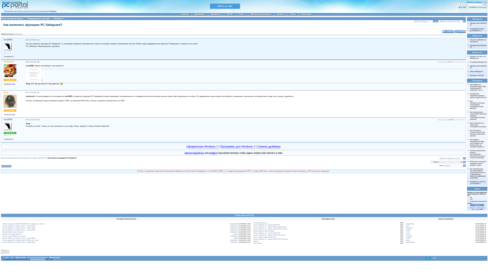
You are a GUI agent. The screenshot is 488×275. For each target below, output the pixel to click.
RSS (485, 2)
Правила (53, 11)
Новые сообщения (24, 11)
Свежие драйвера (268, 146)
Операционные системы (38, 18)
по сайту (463, 7)
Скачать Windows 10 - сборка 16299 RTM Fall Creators (270, 239)
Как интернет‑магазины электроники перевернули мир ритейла (477, 104)
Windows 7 (59, 18)
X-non (407, 232)
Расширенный (482, 7)
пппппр (408, 234)
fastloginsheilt (234, 224)
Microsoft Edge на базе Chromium (13, 232)
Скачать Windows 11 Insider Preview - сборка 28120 (18, 226)
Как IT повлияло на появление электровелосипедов (478, 125)
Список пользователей (40, 11)
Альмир (235, 234)
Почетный (10, 80)
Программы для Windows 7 (237, 146)
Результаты (472, 207)
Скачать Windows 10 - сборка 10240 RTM (266, 233)
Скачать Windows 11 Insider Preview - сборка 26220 (18, 230)
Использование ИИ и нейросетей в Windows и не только (20, 240)
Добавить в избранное (475, 2)
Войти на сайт (225, 6)
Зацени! (255, 241)
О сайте (6, 257)
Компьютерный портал (37, 259)
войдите (213, 153)
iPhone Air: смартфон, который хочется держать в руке (478, 163)
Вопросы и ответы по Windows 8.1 (478, 57)
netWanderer (234, 226)
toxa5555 (8, 40)
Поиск (12, 257)
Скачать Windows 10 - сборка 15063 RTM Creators (269, 235)
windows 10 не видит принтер (11, 234)
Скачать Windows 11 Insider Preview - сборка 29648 (18, 238)
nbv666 (408, 238)
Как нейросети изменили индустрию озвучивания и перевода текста (478, 87)
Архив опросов (481, 207)
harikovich (9, 62)
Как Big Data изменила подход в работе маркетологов (478, 95)
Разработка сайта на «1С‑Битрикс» (478, 182)
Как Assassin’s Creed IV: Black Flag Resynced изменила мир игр (477, 133)
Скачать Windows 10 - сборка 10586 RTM (266, 225)
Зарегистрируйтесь (194, 153)
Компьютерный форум (12, 18)
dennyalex (409, 236)
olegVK (236, 238)
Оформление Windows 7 (202, 146)
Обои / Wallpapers (476, 71)
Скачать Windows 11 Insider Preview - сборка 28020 (18, 242)
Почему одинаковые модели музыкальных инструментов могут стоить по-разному (478, 154)
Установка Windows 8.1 (478, 62)
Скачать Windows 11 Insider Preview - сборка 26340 (18, 228)
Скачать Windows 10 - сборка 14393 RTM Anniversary (270, 229)
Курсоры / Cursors (477, 75)
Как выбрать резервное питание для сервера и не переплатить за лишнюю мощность (477, 143)
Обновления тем (10, 11)
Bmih (407, 226)
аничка (408, 240)
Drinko (20, 34)
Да (471, 197)
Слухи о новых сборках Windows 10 (264, 237)
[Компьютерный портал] (14, 8)
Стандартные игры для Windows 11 (477, 29)
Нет (471, 199)
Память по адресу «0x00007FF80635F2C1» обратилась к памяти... (23, 224)
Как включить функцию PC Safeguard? (33, 24)
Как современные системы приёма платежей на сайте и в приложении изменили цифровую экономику (478, 173)
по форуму (473, 7)
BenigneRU (409, 228)
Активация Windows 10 (260, 223)
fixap (15, 34)
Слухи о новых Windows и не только (14, 236)
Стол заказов (257, 243)
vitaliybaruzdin (410, 242)
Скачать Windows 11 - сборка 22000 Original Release (270, 227)
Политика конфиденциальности (37, 257)
